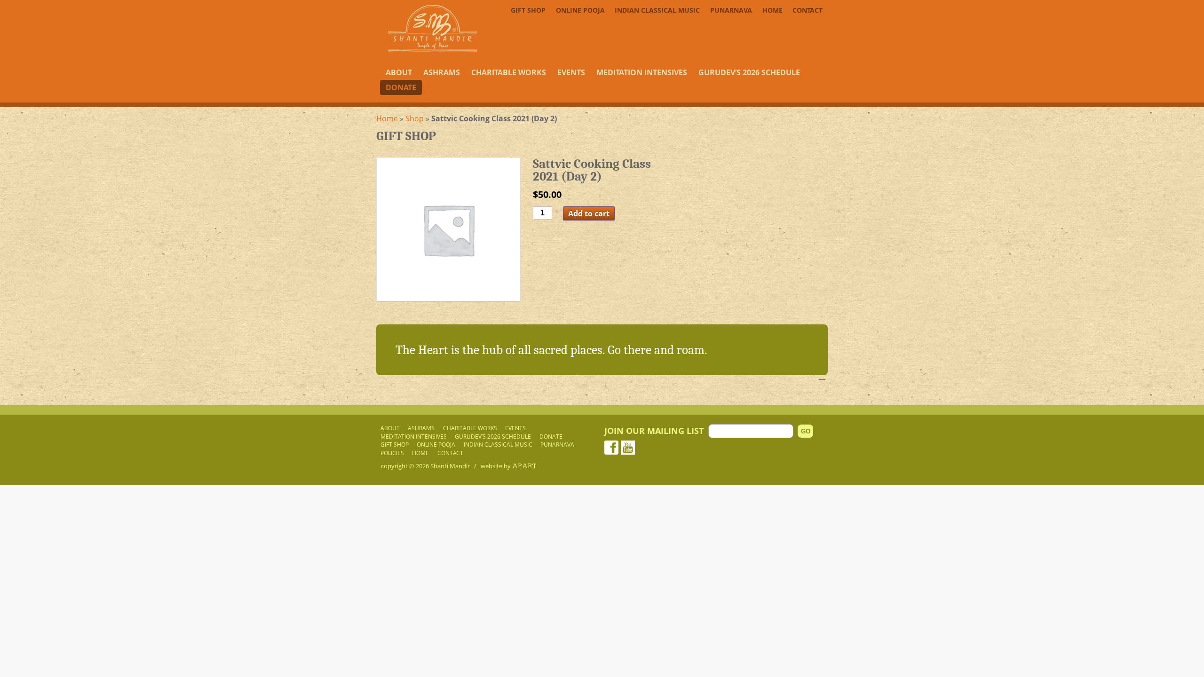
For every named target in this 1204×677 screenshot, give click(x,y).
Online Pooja (580, 10)
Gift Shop (528, 10)
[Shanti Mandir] (432, 49)
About (399, 72)
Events (571, 72)
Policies (392, 453)
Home (772, 10)
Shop (414, 118)
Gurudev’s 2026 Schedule (749, 72)
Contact (807, 10)
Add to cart (589, 213)
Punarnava (731, 10)
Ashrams (441, 72)
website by (509, 466)
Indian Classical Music (657, 10)
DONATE (401, 87)
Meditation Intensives (641, 72)
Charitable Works (508, 72)
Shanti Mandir (450, 466)
